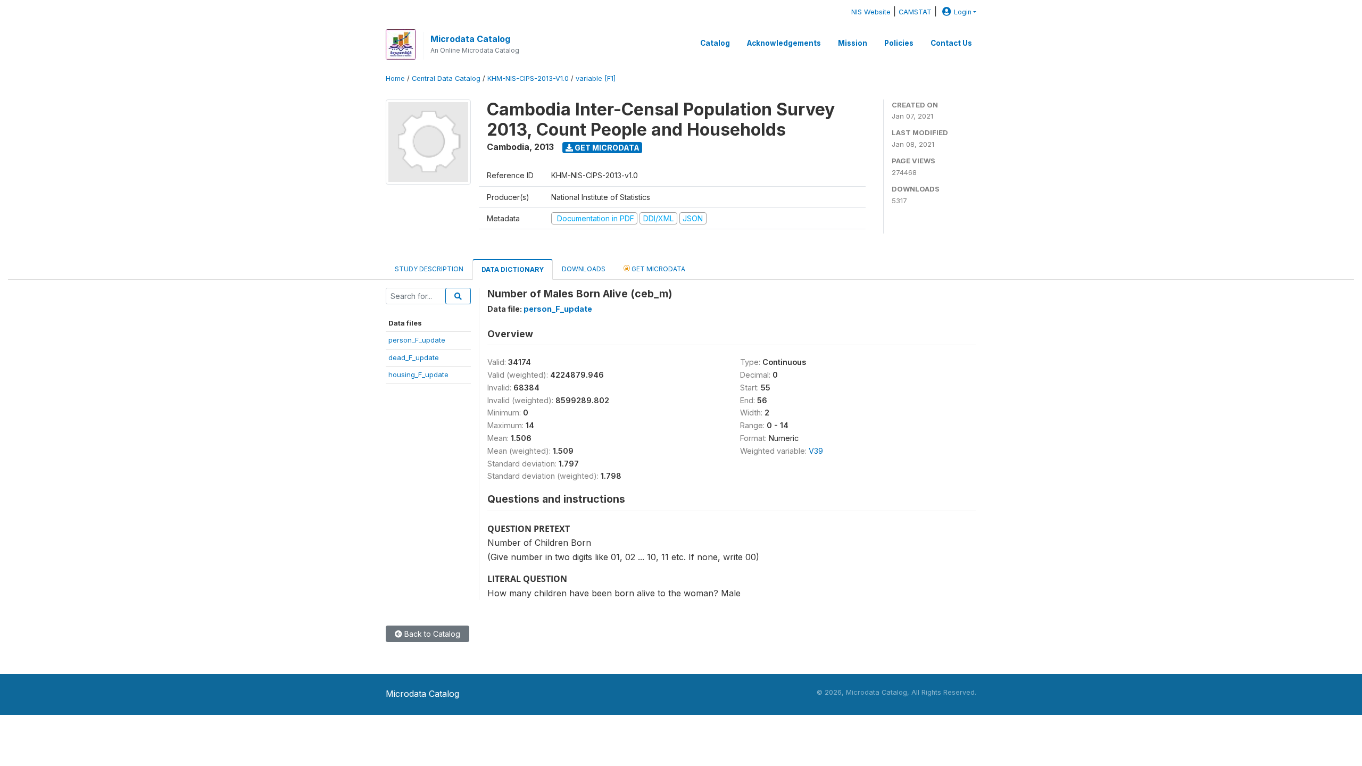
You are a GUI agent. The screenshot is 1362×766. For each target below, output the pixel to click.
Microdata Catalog (470, 39)
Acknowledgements (784, 43)
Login (962, 12)
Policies (898, 43)
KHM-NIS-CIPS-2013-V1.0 (528, 78)
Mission (852, 43)
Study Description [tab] (429, 269)
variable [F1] (596, 78)
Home (395, 78)
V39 (816, 450)
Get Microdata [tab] (657, 269)
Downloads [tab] (583, 269)
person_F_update (416, 340)
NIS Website (871, 12)
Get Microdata (606, 147)
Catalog (715, 43)
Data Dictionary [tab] (512, 269)
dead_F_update (413, 357)
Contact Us (951, 43)
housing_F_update (418, 374)
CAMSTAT (915, 12)
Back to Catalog (431, 633)
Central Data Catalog (446, 78)
